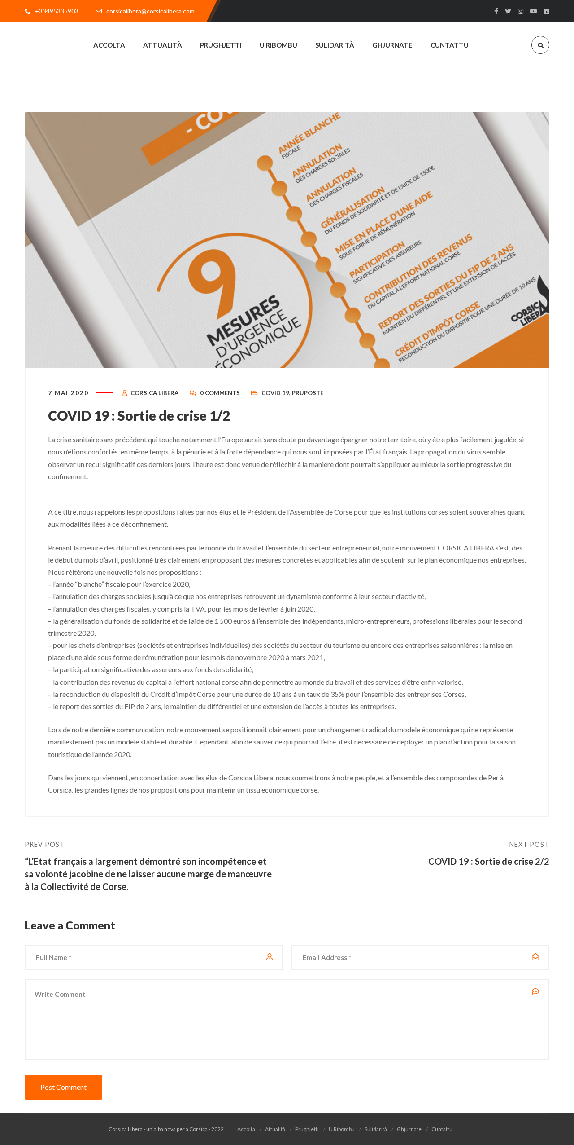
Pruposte (307, 392)
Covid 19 (275, 392)
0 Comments (220, 392)
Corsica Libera (154, 392)
